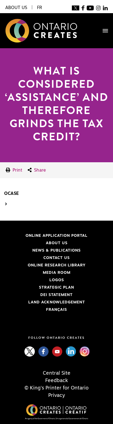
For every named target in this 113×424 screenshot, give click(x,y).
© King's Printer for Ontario (56, 388)
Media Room (56, 273)
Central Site (56, 373)
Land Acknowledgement (44, 302)
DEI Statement (38, 295)
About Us (56, 243)
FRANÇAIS (56, 310)
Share (39, 170)
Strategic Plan (56, 287)
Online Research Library (45, 265)
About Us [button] (16, 7)
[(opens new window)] (75, 7)
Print (16, 170)
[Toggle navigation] (103, 31)
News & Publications (56, 250)
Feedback (56, 380)
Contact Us (56, 258)
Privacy (56, 395)
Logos (56, 280)
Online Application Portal (45, 236)
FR (39, 7)
